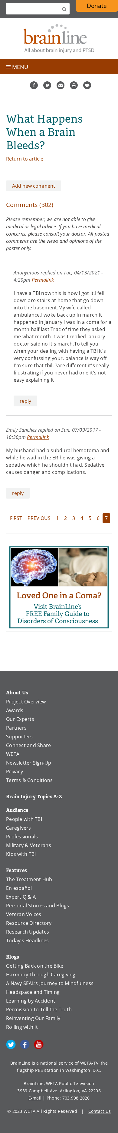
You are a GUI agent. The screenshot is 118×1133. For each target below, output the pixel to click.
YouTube (39, 1044)
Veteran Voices (23, 914)
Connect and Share (28, 745)
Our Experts (20, 719)
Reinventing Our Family (33, 1018)
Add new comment (33, 186)
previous (39, 518)
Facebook (33, 85)
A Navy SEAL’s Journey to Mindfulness (49, 983)
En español (19, 888)
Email (60, 85)
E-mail (35, 1098)
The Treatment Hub (29, 879)
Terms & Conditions (29, 780)
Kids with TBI (21, 854)
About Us (17, 693)
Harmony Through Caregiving (41, 974)
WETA (12, 754)
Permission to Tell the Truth (39, 1009)
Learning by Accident (30, 1000)
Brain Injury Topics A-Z (34, 796)
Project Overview (26, 701)
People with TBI (24, 819)
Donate (97, 6)
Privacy (14, 771)
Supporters (19, 736)
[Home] (59, 38)
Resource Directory (29, 923)
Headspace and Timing (33, 992)
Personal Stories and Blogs (37, 905)
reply (25, 401)
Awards (15, 710)
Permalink (43, 280)
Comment (87, 85)
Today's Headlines (27, 940)
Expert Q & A (21, 897)
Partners (16, 728)
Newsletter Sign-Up (28, 762)
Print (73, 85)
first (16, 518)
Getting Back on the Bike (34, 965)
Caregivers (18, 828)
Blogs (12, 957)
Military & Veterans (28, 845)
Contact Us (99, 1111)
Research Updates (27, 931)
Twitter (47, 85)
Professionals (22, 836)
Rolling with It (22, 1027)
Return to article (24, 158)
